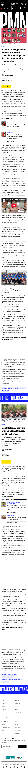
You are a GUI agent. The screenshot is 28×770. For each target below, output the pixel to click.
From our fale (18, 712)
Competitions (4, 721)
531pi (16, 706)
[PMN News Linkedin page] (24, 767)
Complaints (17, 733)
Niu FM (16, 709)
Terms (16, 724)
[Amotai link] (10, 758)
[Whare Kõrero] (3, 767)
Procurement (18, 730)
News (2, 700)
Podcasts (3, 709)
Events (3, 724)
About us (17, 700)
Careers (3, 730)
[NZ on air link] (20, 758)
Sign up (22, 746)
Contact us (17, 703)
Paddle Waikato (5, 492)
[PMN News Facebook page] (6, 767)
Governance (18, 727)
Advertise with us (5, 727)
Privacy (16, 721)
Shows (21, 4)
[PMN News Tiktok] (17, 767)
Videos (3, 706)
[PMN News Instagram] (10, 767)
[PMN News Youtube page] (21, 767)
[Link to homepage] (2, 4)
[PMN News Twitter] (14, 767)
